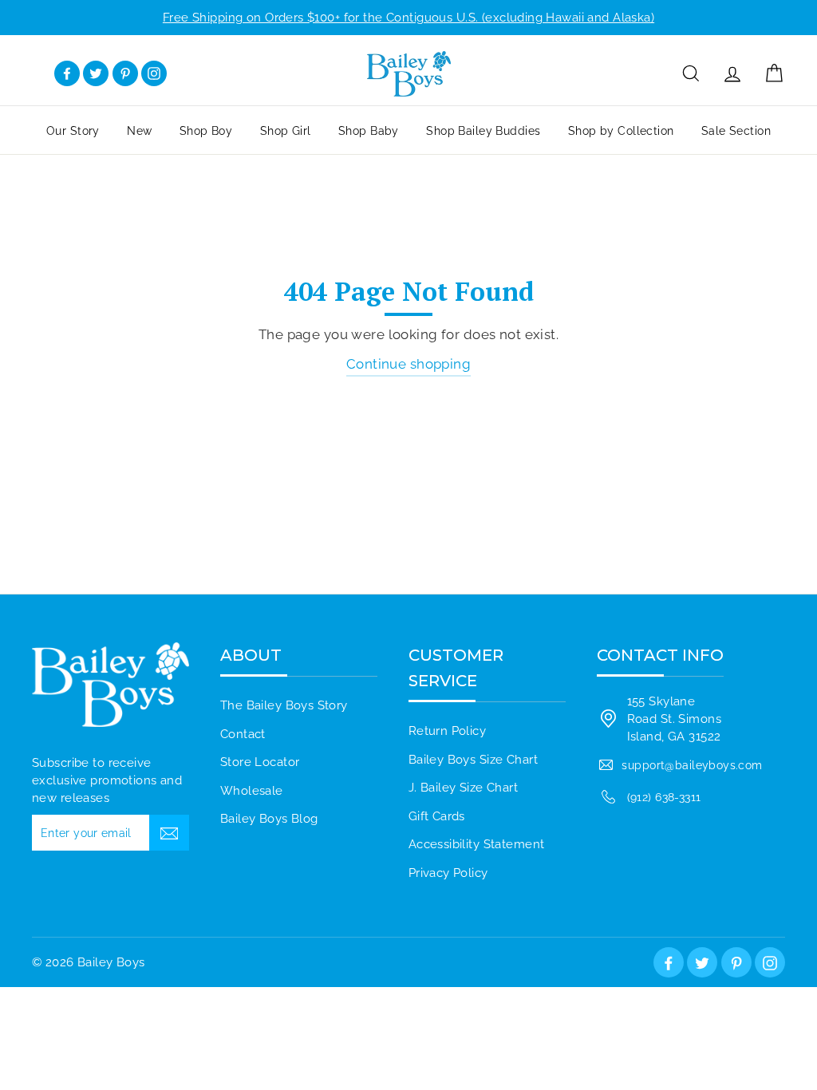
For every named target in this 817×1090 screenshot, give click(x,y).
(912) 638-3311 (664, 797)
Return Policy (447, 731)
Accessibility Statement (476, 844)
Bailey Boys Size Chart (473, 759)
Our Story (73, 130)
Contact (243, 734)
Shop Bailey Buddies (483, 130)
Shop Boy (206, 130)
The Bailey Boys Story (284, 705)
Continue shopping (408, 364)
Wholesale (251, 791)
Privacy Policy (448, 873)
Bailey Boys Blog (269, 819)
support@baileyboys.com (692, 765)
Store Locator (260, 762)
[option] (408, 17)
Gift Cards (436, 816)
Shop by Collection (621, 130)
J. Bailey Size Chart (463, 787)
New (139, 130)
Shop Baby (368, 130)
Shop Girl (285, 130)
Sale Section (736, 130)
